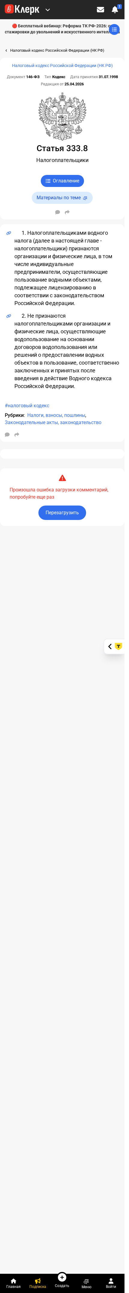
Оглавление (66, 181)
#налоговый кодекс (27, 405)
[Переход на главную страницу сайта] (22, 9)
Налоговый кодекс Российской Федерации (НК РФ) (62, 65)
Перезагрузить (62, 512)
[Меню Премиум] (47, 9)
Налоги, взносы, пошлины (56, 415)
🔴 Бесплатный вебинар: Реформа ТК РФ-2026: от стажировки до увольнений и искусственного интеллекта (62, 28)
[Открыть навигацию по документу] (114, 29)
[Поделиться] (67, 212)
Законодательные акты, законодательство (53, 422)
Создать (62, 1286)
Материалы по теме (59, 197)
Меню (87, 1287)
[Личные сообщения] (100, 9)
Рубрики (14, 415)
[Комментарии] (57, 212)
